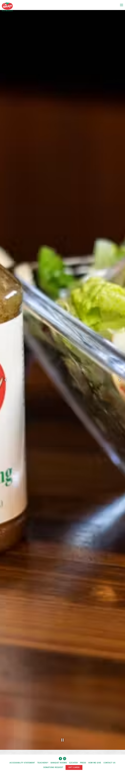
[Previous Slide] (5, 379)
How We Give (94, 763)
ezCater (73, 763)
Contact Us (109, 763)
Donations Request (53, 767)
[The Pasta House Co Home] (7, 6)
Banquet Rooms (59, 763)
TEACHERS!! (42, 763)
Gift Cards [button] (74, 767)
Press (83, 763)
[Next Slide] (119, 379)
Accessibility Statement (22, 763)
